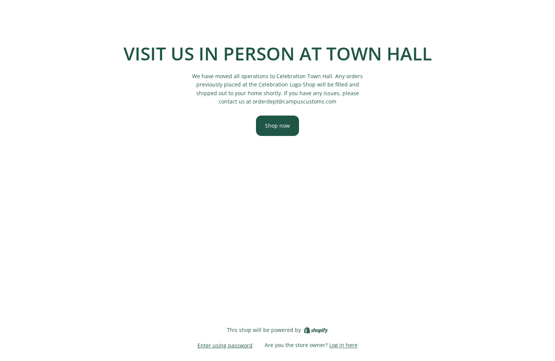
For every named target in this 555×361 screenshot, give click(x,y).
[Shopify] (316, 330)
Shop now (277, 125)
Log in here (343, 345)
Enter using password (225, 345)
